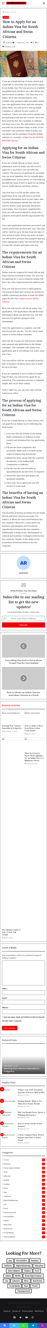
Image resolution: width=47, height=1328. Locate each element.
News (6, 1188)
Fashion (7, 1184)
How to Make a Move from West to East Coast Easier (34, 728)
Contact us (16, 1311)
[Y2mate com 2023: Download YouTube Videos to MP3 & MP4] (9, 1093)
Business (7, 1164)
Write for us (39, 1311)
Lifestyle (7, 1176)
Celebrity (7, 1196)
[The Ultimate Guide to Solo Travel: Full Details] (12, 832)
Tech (5, 1172)
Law (5, 1204)
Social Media (9, 1233)
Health (6, 1180)
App (5, 1192)
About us (7, 1311)
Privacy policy (27, 1311)
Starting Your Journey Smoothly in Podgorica (12, 727)
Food (6, 1208)
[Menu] (3, 4)
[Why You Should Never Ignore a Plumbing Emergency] (9, 1116)
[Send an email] (13, 43)
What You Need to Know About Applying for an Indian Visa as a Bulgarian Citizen (34, 757)
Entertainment (9, 1237)
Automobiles (9, 1216)
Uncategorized (10, 1212)
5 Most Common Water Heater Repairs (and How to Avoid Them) (31, 1137)
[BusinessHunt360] (16, 3)
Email (5, 998)
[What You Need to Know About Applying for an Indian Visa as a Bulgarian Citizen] (35, 744)
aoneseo (9, 43)
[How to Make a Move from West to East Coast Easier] (35, 717)
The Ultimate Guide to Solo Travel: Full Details (11, 932)
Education (8, 1225)
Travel (13, 12)
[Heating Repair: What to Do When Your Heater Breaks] (9, 1104)
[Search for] (44, 4)
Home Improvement (12, 1168)
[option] (23, 1060)
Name (5, 989)
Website (5, 1008)
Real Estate (8, 1229)
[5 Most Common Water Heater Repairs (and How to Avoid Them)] (9, 1138)
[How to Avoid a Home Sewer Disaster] (9, 1127)
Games (6, 1221)
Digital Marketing (11, 1200)
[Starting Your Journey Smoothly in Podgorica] (12, 717)
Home (6, 12)
